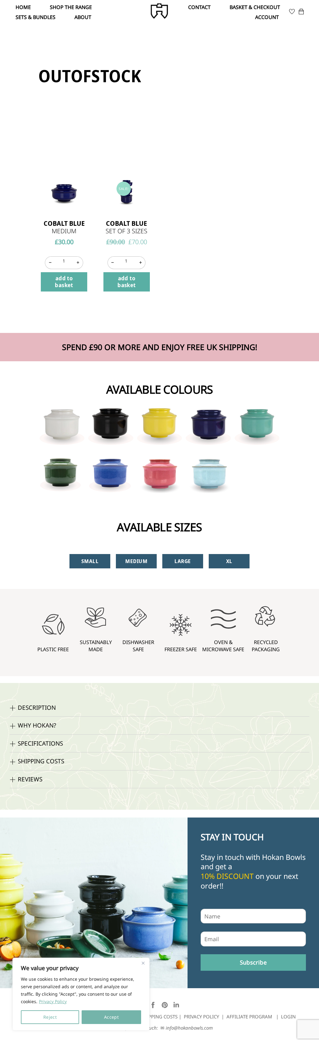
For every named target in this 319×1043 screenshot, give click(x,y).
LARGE (182, 561)
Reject (50, 1017)
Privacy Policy (53, 1001)
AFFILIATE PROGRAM (249, 1016)
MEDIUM (136, 561)
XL (229, 561)
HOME (23, 7)
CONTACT (199, 7)
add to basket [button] (64, 281)
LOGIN (288, 1016)
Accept (111, 1017)
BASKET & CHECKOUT (255, 7)
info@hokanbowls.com (189, 1028)
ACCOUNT (267, 17)
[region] (81, 994)
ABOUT (82, 17)
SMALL (90, 561)
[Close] (143, 963)
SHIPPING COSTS (159, 1016)
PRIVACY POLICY (201, 1016)
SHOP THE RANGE (71, 7)
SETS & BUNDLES (35, 17)
